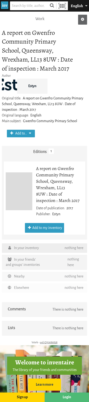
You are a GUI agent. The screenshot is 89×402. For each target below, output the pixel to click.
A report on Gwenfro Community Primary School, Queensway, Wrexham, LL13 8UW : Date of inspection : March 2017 (58, 184)
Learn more (44, 384)
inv (4, 5)
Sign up (22, 397)
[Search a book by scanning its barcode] (62, 5)
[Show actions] (82, 20)
